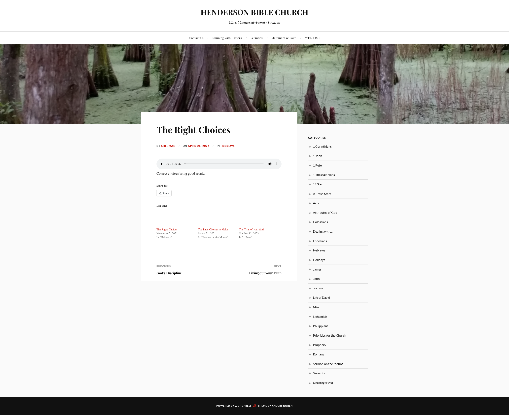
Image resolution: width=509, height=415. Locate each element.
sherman (168, 145)
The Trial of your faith (251, 229)
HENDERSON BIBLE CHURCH (254, 12)
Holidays (319, 260)
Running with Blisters (227, 38)
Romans (318, 354)
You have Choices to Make (213, 229)
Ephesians (320, 241)
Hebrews (228, 145)
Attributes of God (325, 212)
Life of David (321, 297)
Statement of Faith (283, 38)
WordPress (243, 405)
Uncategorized (323, 382)
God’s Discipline (169, 273)
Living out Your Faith (265, 273)
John (316, 278)
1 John (317, 156)
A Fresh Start (322, 193)
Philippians (320, 326)
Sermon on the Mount (328, 364)
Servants (319, 373)
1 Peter (318, 165)
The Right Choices (193, 129)
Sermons (257, 38)
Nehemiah (320, 316)
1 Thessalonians (324, 174)
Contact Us (196, 38)
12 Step (318, 184)
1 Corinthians (322, 146)
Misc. (316, 307)
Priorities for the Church (329, 335)
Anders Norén (282, 405)
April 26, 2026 (199, 145)
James (317, 269)
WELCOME (312, 38)
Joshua (318, 288)
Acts (316, 203)
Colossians (320, 222)
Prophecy (319, 345)
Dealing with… (323, 231)
